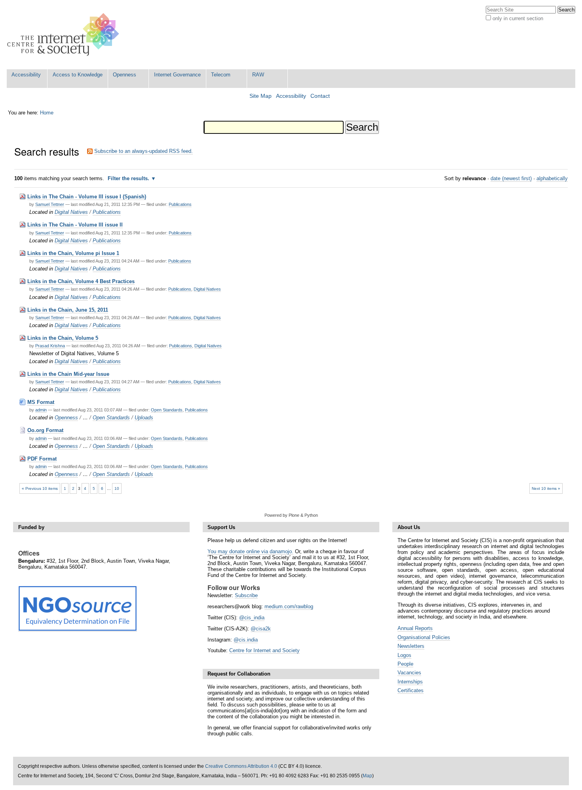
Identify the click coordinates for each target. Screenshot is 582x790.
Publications (180, 204)
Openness (124, 75)
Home (46, 113)
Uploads (144, 418)
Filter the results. (129, 178)
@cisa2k (261, 629)
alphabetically (552, 178)
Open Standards (167, 409)
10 (116, 488)
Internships (410, 682)
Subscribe (246, 595)
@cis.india (246, 640)
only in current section (518, 18)
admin (41, 409)
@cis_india (251, 618)
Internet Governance (177, 75)
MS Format (40, 402)
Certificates (411, 690)
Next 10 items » (546, 488)
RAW (258, 75)
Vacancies (409, 673)
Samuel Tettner (49, 204)
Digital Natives (71, 212)
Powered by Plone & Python (291, 515)
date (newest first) (511, 178)
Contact (320, 96)
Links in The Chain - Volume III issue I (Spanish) (86, 197)
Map (367, 776)
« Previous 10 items (40, 488)
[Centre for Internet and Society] (65, 35)
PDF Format (42, 459)
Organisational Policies (424, 637)
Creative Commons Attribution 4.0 (241, 766)
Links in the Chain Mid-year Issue (68, 374)
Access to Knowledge (78, 75)
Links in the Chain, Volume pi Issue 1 (73, 253)
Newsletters (411, 646)
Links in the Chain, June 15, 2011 (67, 310)
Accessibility (26, 75)
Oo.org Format (45, 430)
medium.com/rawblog (288, 606)
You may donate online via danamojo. (250, 551)
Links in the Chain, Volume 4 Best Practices (81, 281)
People (405, 664)
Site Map (260, 96)
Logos (404, 655)
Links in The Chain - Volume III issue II (75, 225)
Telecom (220, 75)
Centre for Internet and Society (264, 650)
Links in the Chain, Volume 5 (62, 338)
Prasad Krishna (50, 345)
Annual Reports (415, 628)
